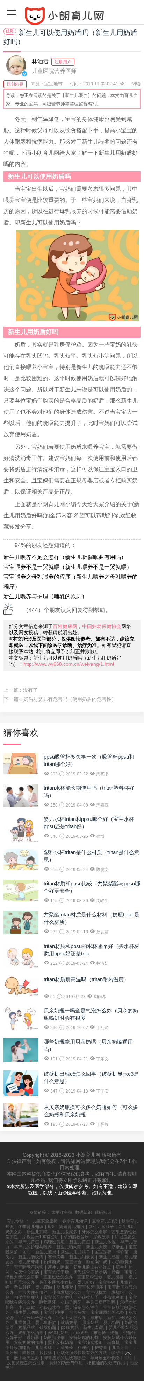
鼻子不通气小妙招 (56, 1282)
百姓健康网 (65, 626)
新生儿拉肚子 (101, 1226)
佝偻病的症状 (26, 1297)
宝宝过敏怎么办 (58, 1277)
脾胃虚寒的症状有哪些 (65, 1357)
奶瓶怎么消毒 (30, 1332)
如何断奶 (52, 1262)
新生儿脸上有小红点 (92, 1267)
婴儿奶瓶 (111, 1322)
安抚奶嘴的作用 (28, 1342)
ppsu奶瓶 (70, 1327)
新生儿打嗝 (37, 1231)
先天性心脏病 (26, 1272)
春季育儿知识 (74, 1221)
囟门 (26, 1251)
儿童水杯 (43, 1347)
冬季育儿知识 (30, 1226)
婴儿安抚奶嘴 (60, 1342)
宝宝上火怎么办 (71, 1317)
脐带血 (117, 1246)
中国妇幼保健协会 (101, 626)
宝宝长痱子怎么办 (35, 1317)
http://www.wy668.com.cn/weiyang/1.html (68, 664)
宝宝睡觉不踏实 (28, 1267)
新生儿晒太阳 (68, 1246)
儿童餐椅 (64, 1347)
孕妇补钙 (22, 1287)
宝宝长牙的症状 (58, 1297)
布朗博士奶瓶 (105, 1332)
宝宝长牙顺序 (90, 1287)
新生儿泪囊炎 (81, 1257)
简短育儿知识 (71, 1226)
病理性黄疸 (54, 1242)
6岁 (51, 1226)
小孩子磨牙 (70, 1302)
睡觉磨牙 (47, 1302)
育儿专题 (15, 1221)
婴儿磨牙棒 (28, 1262)
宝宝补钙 (107, 1282)
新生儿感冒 (109, 1257)
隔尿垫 (28, 1352)
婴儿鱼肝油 (45, 1322)
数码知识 (83, 1212)
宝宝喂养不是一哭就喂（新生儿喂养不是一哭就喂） (67, 567)
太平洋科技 (61, 1212)
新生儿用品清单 (75, 1251)
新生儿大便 (96, 1246)
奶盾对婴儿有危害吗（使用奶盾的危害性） (69, 699)
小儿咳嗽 (26, 1307)
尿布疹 (96, 1317)
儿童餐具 (22, 1322)
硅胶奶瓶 (47, 1327)
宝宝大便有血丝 (33, 1292)
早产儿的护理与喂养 (33, 1246)
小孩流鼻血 (113, 1297)
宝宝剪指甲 (54, 1312)
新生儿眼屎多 (64, 1231)
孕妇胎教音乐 (76, 1236)
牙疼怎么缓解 (94, 1231)
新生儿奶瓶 (93, 1327)
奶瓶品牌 (26, 1327)
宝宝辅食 (73, 1262)
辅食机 (113, 1342)
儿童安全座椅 (45, 1221)
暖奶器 (33, 1337)
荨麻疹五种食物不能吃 (111, 1357)
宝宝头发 (77, 1312)
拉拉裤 (45, 1352)
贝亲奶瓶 (90, 1322)
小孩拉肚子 (88, 1297)
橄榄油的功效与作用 (106, 1362)
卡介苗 (122, 1251)
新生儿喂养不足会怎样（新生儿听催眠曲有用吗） (65, 557)
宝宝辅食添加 (90, 1342)
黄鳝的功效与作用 (66, 1362)
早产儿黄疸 (28, 1242)
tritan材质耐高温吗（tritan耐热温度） (86, 979)
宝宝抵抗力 (96, 1292)
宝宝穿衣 (103, 1251)
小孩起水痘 (49, 1307)
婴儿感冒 (115, 1277)
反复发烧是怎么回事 (26, 1362)
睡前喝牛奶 (96, 1262)
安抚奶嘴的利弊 (84, 1337)
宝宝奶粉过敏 (89, 1277)
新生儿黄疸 (79, 1242)
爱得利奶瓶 (58, 1332)
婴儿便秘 (65, 1287)
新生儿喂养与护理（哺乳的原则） (45, 596)
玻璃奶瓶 (69, 1322)
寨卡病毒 (56, 1257)
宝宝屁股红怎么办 (107, 1312)
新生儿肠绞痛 (30, 1257)
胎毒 (115, 1272)
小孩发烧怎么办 (66, 1292)
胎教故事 (101, 1236)
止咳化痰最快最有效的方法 (82, 1352)
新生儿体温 (105, 1242)
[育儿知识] (72, 17)
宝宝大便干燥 (56, 1272)
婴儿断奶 (85, 1282)
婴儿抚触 (43, 1287)
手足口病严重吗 (100, 1302)
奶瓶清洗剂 (54, 1337)
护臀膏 (101, 1347)
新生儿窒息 (45, 1251)
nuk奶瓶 (81, 1332)
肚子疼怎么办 (26, 1357)
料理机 (84, 1347)
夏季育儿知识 (104, 1221)
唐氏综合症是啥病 (90, 1272)
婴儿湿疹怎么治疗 (82, 1307)
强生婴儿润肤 (26, 1312)
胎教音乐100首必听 (40, 1236)
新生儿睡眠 (58, 1267)
